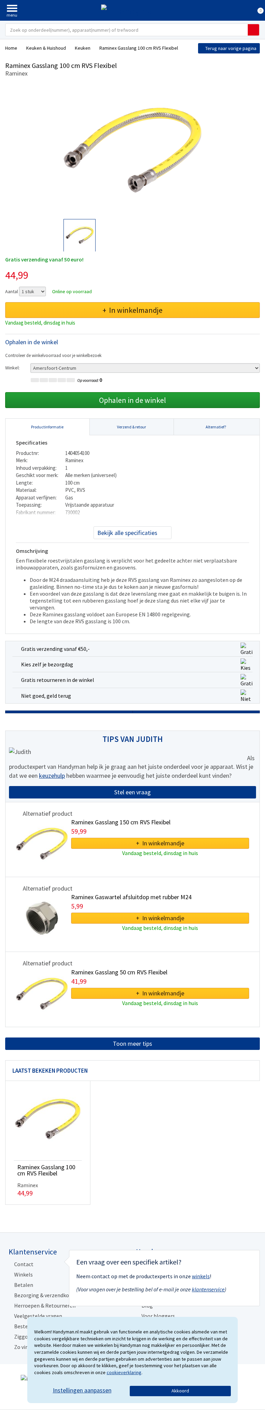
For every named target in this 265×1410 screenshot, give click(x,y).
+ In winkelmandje (132, 310)
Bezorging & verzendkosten (47, 1295)
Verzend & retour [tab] (131, 426)
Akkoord (180, 1391)
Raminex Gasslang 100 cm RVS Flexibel (46, 1170)
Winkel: (12, 368)
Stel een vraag (132, 792)
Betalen (23, 1284)
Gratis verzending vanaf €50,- (55, 648)
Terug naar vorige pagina (230, 48)
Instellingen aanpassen (82, 1390)
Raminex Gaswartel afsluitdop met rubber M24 (131, 897)
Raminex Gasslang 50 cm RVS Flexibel (119, 972)
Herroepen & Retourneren (45, 1305)
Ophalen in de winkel (132, 400)
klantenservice (208, 1289)
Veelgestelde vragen (38, 1315)
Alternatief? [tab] (216, 426)
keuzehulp (52, 776)
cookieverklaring (124, 1372)
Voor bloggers (158, 1315)
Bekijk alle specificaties (127, 533)
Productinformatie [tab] (47, 426)
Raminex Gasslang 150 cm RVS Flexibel (120, 822)
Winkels (23, 1274)
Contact (23, 1264)
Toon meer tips (132, 1043)
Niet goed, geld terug (46, 695)
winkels (201, 1276)
